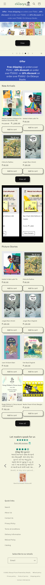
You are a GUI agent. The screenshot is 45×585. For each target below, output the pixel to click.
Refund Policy (10, 540)
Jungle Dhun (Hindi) (29, 162)
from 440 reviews (21, 443)
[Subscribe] (34, 560)
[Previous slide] (12, 53)
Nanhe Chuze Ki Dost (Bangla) (32, 404)
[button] (4, 3)
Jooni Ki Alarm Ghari (8, 362)
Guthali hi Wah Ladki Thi (30, 118)
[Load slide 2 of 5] (19, 53)
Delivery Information (13, 534)
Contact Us (9, 518)
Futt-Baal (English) (29, 362)
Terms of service (23, 576)
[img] (22, 440)
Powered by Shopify (24, 572)
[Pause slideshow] (42, 53)
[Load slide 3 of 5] (22, 53)
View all (22, 179)
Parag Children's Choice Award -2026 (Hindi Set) (12, 405)
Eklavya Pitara (13, 572)
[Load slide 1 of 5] (16, 53)
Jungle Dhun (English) (30, 321)
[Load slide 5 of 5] (28, 53)
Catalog (8, 545)
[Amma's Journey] (30, 477)
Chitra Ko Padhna (7, 162)
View (23, 43)
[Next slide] (32, 53)
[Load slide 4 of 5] (25, 53)
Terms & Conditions (12, 529)
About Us (8, 512)
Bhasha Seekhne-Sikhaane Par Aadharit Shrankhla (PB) (12, 119)
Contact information (23, 580)
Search (7, 507)
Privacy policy (11, 576)
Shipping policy (35, 576)
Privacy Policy (10, 523)
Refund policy (37, 572)
